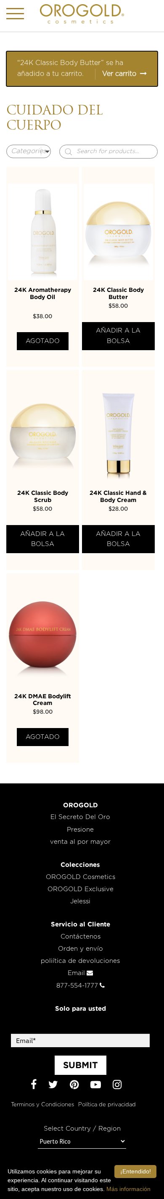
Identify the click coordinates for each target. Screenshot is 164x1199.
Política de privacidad (107, 1105)
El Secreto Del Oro (80, 817)
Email (76, 973)
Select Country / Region (82, 1129)
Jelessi (80, 901)
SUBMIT (80, 1065)
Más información (128, 1189)
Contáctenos (81, 937)
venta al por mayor (80, 842)
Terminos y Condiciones (42, 1105)
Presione (80, 830)
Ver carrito (119, 73)
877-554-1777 (77, 986)
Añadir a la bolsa (118, 336)
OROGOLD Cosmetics (80, 877)
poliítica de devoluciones (80, 961)
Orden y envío (80, 949)
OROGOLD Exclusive (81, 889)
